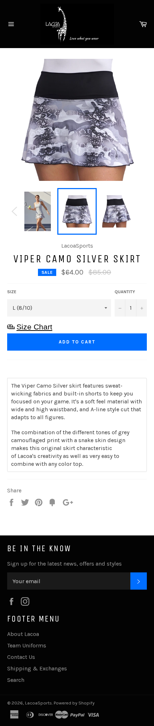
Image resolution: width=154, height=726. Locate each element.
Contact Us (21, 657)
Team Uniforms (26, 645)
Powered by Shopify (74, 703)
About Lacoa (23, 634)
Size (11, 291)
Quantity (125, 291)
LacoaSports (38, 703)
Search (15, 679)
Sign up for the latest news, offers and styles (64, 563)
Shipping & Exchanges (37, 668)
